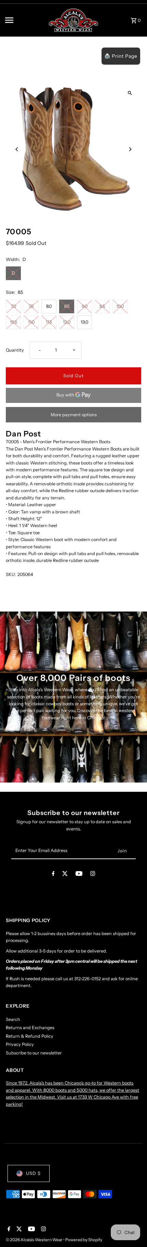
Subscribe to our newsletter (34, 1052)
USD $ (33, 1173)
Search (13, 1019)
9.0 (85, 306)
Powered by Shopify (83, 1239)
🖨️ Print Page (120, 56)
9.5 (102, 306)
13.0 (84, 322)
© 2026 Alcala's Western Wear (34, 1239)
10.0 (120, 306)
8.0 (49, 306)
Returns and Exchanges (30, 1027)
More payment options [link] (74, 414)
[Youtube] (79, 874)
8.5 (66, 306)
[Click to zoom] (130, 93)
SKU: (11, 574)
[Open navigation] (24, 20)
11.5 (49, 322)
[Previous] (17, 149)
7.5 (31, 306)
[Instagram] (92, 874)
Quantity (15, 350)
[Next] (130, 149)
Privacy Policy (20, 1044)
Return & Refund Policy (29, 1036)
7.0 (13, 306)
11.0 (31, 322)
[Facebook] (53, 874)
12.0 (66, 322)
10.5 (13, 322)
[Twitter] (65, 874)
